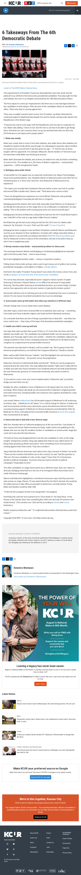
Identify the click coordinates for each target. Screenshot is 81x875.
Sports (19, 700)
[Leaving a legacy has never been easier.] (40, 623)
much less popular (67, 412)
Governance (67, 843)
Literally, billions (50, 267)
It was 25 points (57, 225)
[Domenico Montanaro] (7, 571)
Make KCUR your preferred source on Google (40, 768)
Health (19, 731)
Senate (57, 502)
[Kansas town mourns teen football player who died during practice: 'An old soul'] (9, 704)
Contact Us (50, 842)
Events (48, 833)
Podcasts (33, 847)
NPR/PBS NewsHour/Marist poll (60, 236)
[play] (5, 10)
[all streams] (78, 10)
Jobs (48, 847)
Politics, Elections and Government (29, 747)
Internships (50, 852)
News (19, 716)
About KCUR (34, 833)
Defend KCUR (40, 817)
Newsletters (34, 852)
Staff (48, 838)
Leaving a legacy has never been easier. (40, 666)
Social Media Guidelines (67, 833)
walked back (25, 400)
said (37, 282)
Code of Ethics (67, 838)
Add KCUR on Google (40, 777)
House (66, 502)
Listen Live (33, 838)
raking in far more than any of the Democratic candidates (34, 275)
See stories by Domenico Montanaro (30, 576)
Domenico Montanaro (16, 44)
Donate (72, 3)
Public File (66, 848)
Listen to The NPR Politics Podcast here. (20, 88)
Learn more (40, 684)
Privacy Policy (67, 853)
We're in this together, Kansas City (40, 799)
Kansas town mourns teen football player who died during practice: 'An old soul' (46, 704)
